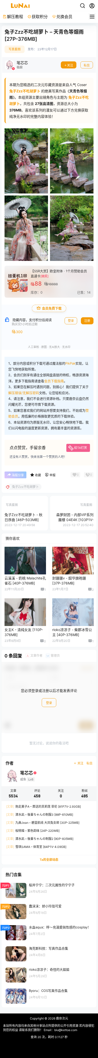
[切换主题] (82, 6)
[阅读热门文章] (49, 890)
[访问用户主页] (16, 65)
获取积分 (40, 16)
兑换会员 (64, 16)
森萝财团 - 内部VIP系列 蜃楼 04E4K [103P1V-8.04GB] (74, 520)
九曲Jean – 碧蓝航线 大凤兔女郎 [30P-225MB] (42, 823)
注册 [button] (87, 321)
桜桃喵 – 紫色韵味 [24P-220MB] (33, 831)
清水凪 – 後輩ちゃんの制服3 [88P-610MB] (39, 814)
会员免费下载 (52, 308)
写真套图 (15, 49)
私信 (87, 65)
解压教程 (15, 16)
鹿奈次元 (61, 1018)
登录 (49, 703)
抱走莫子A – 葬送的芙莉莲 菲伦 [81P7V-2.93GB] (43, 806)
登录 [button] (71, 321)
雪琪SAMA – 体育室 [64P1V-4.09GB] (36, 847)
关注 (70, 65)
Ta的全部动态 (49, 859)
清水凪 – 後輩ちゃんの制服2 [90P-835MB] (39, 839)
